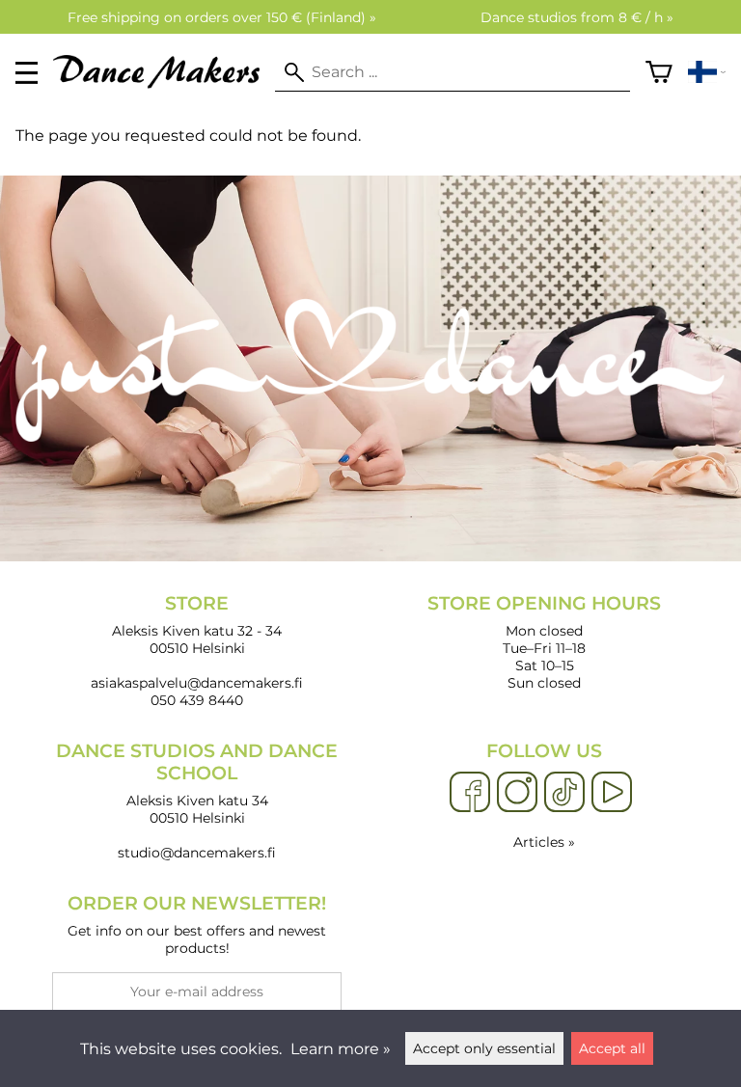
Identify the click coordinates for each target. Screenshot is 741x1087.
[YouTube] (611, 793)
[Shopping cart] (658, 72)
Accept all (612, 1048)
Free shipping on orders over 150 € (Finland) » (222, 17)
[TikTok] (564, 793)
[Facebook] (470, 793)
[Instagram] (517, 793)
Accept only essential (484, 1048)
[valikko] (26, 73)
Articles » (544, 842)
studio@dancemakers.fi (197, 852)
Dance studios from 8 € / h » (576, 17)
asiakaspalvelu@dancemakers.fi (197, 683)
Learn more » (340, 1049)
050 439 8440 (197, 700)
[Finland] (707, 72)
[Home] (164, 83)
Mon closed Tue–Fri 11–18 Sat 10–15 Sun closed (544, 642)
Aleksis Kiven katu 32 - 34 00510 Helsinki (197, 624)
